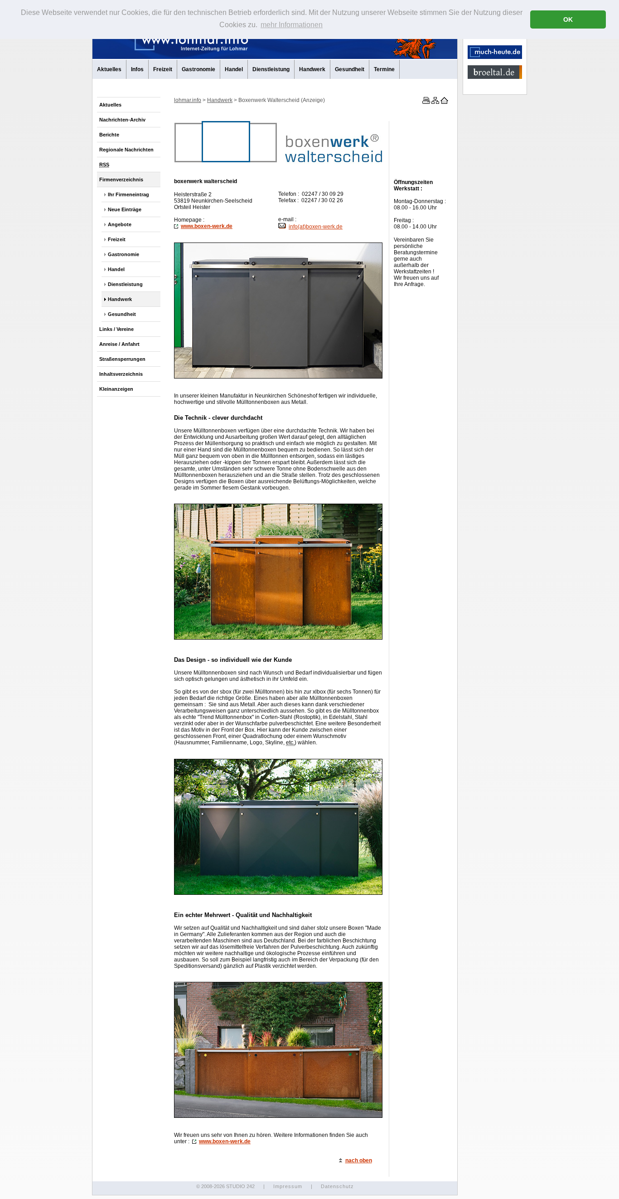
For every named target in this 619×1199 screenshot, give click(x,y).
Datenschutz (337, 1186)
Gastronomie (198, 69)
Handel (234, 69)
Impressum (287, 1186)
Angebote (119, 224)
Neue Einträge (124, 209)
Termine (384, 69)
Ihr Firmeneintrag (128, 194)
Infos (137, 69)
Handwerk (312, 69)
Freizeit (162, 69)
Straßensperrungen (122, 359)
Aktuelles (109, 69)
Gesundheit (349, 69)
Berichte (109, 134)
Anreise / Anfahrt (119, 344)
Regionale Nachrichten (126, 149)
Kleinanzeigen (116, 389)
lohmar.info (187, 100)
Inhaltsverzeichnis (121, 374)
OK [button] (568, 19)
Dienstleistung (271, 69)
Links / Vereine (116, 329)
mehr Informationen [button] (292, 25)
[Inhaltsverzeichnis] (434, 102)
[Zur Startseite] (443, 102)
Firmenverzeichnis (121, 179)
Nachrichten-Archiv (122, 119)
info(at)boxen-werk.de (316, 226)
